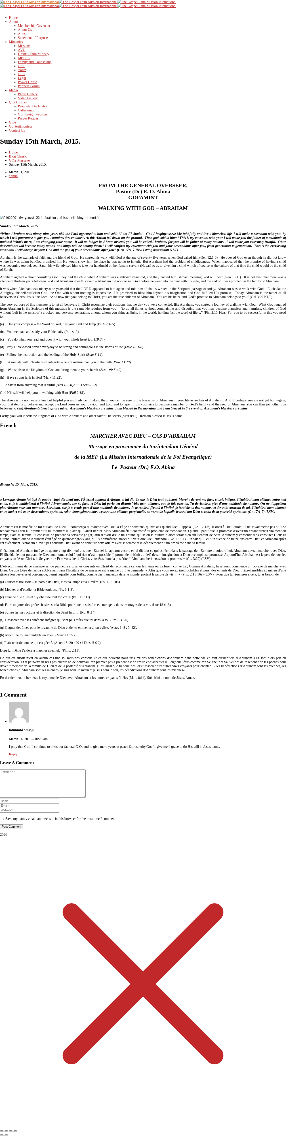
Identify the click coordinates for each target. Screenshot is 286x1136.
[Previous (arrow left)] (2, 1135)
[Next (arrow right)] (6, 1135)
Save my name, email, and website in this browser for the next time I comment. (60, 819)
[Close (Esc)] (15, 1131)
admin (13, 176)
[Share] (11, 1131)
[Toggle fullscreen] (6, 1131)
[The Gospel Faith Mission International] (29, 2)
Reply (13, 754)
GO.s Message (19, 160)
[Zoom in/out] (2, 1131)
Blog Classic (18, 156)
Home (13, 152)
